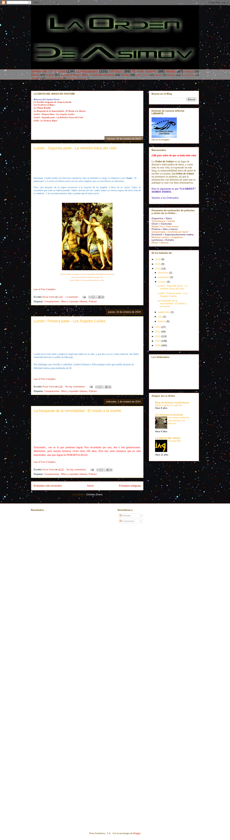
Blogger (136, 833)
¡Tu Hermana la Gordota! (169, 414)
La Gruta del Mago (54, 78)
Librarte (158, 75)
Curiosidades (87, 71)
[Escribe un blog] (93, 297)
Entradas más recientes (48, 485)
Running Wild (174, 441)
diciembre (163, 272)
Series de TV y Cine (48, 71)
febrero (162, 321)
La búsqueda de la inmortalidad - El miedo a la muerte (77, 411)
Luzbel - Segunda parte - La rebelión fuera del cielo (75, 148)
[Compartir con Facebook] (99, 297)
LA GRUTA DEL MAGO (167, 438)
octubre (162, 281)
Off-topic (116, 71)
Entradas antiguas (130, 485)
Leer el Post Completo (44, 289)
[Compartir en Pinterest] (103, 297)
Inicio (90, 485)
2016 (158, 259)
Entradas (126, 515)
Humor (50, 74)
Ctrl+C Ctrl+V (142, 75)
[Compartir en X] (96, 297)
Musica (35, 74)
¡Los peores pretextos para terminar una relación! (178, 420)
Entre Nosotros (188, 75)
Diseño (125, 74)
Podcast (171, 75)
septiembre (164, 312)
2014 (158, 268)
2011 (158, 336)
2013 (158, 327)
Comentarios (128, 521)
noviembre (164, 277)
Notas (170, 71)
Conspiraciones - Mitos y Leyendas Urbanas (87, 74)
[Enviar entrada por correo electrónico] (83, 297)
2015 (158, 264)
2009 (158, 345)
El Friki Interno (144, 71)
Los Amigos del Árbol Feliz (76, 78)
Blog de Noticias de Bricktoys (172, 402)
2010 (158, 341)
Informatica (36, 78)
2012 (158, 331)
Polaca (189, 71)
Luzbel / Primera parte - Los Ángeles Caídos (70, 321)
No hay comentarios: (75, 386)
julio (160, 316)
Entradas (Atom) (94, 494)
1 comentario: (72, 297)
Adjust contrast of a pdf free (168, 405)
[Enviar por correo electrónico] (90, 297)
